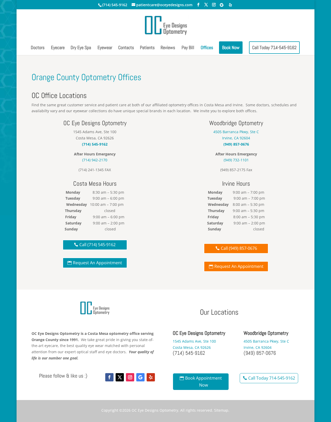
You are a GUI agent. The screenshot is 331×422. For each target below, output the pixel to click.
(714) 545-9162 (114, 4)
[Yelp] (230, 5)
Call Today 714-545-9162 (274, 47)
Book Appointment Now (203, 381)
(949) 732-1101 (236, 159)
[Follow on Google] (140, 377)
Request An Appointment (97, 263)
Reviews (168, 48)
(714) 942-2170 (94, 159)
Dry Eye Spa (81, 48)
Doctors (37, 48)
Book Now (230, 47)
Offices (207, 48)
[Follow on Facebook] (109, 377)
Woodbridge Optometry (236, 123)
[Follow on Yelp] (151, 377)
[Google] (221, 5)
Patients (147, 48)
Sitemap (221, 410)
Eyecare (58, 48)
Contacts (126, 48)
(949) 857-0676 (236, 144)
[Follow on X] (120, 377)
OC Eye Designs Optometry (155, 410)
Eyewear (104, 48)
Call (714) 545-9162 (97, 244)
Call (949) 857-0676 (239, 248)
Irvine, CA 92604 (236, 137)
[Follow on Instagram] (130, 377)
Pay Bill (188, 48)
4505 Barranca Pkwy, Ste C (236, 131)
